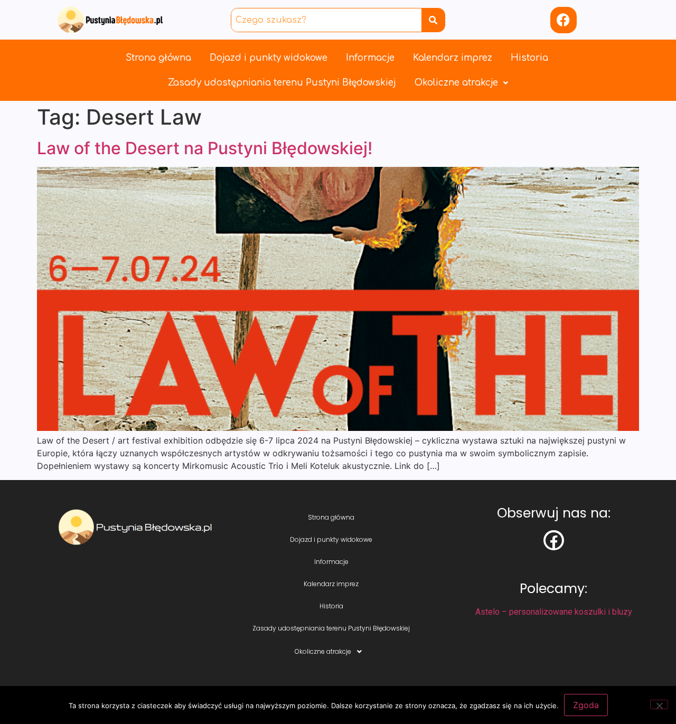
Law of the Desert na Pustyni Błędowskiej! (204, 148)
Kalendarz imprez (452, 58)
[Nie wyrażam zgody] (659, 704)
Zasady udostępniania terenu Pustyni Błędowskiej (282, 83)
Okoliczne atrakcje (456, 83)
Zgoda (586, 705)
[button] (461, 82)
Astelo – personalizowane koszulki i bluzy (553, 612)
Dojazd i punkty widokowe (268, 58)
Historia (529, 58)
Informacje (370, 58)
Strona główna (158, 58)
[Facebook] (563, 20)
